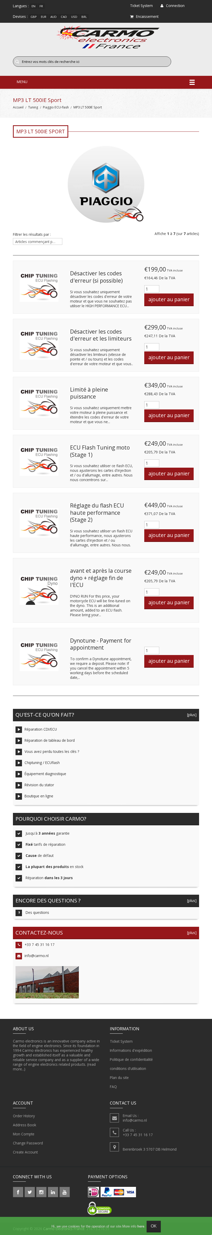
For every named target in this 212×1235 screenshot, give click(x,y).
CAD (64, 17)
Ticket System (121, 1041)
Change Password (28, 1143)
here (140, 1226)
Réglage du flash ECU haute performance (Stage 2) (97, 512)
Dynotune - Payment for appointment (100, 644)
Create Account (25, 1152)
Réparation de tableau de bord (50, 740)
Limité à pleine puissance (89, 393)
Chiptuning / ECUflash (42, 762)
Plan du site (119, 1077)
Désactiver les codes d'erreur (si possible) (96, 277)
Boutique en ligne (39, 795)
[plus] (190, 714)
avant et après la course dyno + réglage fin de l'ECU (101, 578)
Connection (175, 5)
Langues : (21, 5)
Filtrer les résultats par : (32, 234)
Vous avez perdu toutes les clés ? (52, 751)
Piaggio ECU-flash (56, 107)
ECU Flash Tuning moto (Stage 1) (100, 451)
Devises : (20, 16)
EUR (43, 17)
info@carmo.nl (37, 955)
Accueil (18, 107)
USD (74, 17)
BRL (84, 17)
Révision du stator (39, 784)
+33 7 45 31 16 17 (40, 944)
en (33, 6)
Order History (24, 1115)
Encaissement (147, 16)
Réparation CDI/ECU (41, 729)
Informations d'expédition (131, 1050)
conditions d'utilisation (128, 1068)
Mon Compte (23, 1133)
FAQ (113, 1086)
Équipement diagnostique (45, 773)
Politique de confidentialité (131, 1059)
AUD (53, 17)
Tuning (33, 107)
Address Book (24, 1124)
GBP (34, 17)
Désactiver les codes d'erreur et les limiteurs (101, 335)
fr (41, 6)
